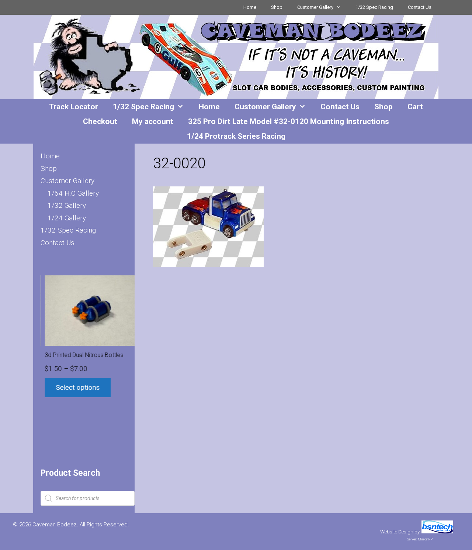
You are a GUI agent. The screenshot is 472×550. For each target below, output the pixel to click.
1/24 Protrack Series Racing (236, 136)
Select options (74, 387)
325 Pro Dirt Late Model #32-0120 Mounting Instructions (288, 121)
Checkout (100, 121)
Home (249, 7)
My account (152, 121)
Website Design (396, 531)
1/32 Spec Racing (374, 7)
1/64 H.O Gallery (73, 193)
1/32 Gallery (67, 205)
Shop (276, 7)
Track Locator (73, 106)
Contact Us (419, 7)
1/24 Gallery (67, 218)
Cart (415, 106)
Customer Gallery (315, 7)
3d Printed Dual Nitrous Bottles (80, 354)
